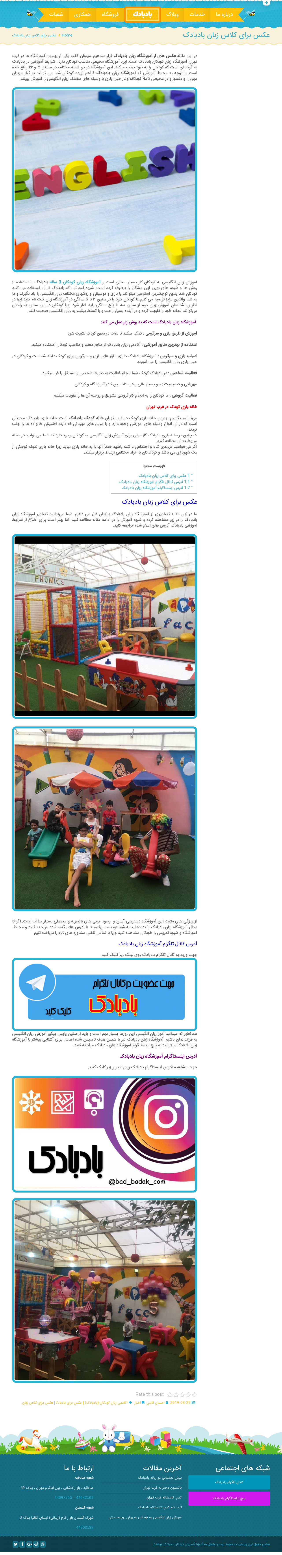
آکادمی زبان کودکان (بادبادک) (106, 1403)
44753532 (85, 1528)
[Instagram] (43, 1544)
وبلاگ (172, 14)
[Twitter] (16, 1544)
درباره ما (224, 14)
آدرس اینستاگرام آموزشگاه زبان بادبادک (155, 488)
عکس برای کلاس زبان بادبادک (164, 476)
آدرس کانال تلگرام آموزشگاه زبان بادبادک (154, 482)
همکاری (82, 14)
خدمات (197, 14)
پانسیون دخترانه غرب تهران (162, 1488)
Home (67, 35)
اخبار (137, 1403)
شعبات (56, 14)
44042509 (85, 1498)
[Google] (29, 1544)
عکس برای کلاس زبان (37, 1403)
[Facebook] (22, 1544)
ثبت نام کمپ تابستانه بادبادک (160, 1508)
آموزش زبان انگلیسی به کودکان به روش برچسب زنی (145, 1517)
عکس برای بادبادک (69, 1403)
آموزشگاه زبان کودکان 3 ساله (75, 282)
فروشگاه (110, 14)
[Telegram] (36, 1544)
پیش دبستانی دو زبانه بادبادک (160, 1478)
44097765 (63, 1498)
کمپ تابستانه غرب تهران (164, 1498)
